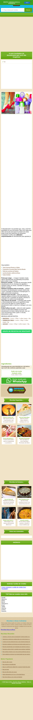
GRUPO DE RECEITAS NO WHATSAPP (16, 331)
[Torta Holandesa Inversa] (24, 492)
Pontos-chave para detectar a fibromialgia (8, 520)
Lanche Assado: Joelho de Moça (11, 273)
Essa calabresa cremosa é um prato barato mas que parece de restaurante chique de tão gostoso (17, 654)
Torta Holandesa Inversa (24, 499)
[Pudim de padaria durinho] (9, 410)
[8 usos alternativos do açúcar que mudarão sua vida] (9, 431)
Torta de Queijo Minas (24, 417)
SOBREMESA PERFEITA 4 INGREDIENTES (14, 2)
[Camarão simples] (24, 513)
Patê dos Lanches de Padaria (10, 271)
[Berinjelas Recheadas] (24, 431)
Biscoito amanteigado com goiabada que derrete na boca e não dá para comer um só (17, 646)
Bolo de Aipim (6, 669)
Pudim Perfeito (6, 274)
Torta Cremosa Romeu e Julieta (11, 267)
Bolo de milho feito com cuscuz (10, 672)
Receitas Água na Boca (8, 629)
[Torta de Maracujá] (9, 492)
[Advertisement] (16, 33)
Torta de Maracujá (8, 499)
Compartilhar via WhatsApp (16, 381)
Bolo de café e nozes (7, 662)
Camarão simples (24, 520)
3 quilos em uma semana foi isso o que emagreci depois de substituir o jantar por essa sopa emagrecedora (17, 641)
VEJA (27, 2)
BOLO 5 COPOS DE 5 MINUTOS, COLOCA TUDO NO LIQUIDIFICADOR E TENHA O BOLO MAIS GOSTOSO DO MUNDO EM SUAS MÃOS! (17, 667)
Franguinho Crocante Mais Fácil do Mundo (14, 269)
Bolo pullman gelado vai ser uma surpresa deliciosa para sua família (17, 651)
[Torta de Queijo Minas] (24, 410)
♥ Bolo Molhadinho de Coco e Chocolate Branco (14, 674)
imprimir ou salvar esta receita (16, 390)
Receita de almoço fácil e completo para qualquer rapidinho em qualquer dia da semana (17, 649)
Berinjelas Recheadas (24, 438)
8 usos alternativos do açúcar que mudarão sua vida (8, 438)
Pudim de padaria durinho (8, 417)
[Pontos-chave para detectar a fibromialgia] (9, 513)
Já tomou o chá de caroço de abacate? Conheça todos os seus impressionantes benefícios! (17, 636)
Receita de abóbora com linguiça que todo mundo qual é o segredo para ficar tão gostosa (17, 644)
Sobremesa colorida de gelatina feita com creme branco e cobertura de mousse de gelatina (17, 639)
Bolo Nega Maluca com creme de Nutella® (12, 677)
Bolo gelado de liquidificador (9, 664)
